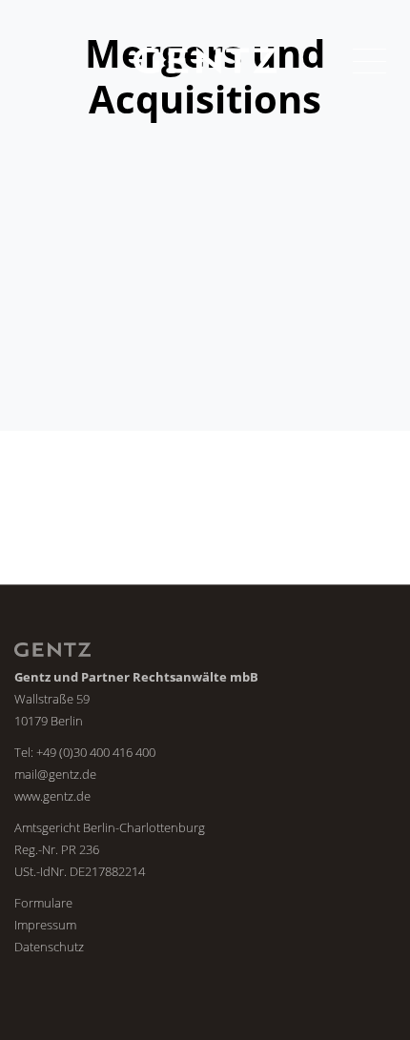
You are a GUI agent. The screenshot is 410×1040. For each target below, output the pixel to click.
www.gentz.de (52, 796)
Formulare (43, 902)
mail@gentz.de (55, 774)
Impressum (45, 924)
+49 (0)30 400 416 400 (95, 752)
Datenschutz (49, 946)
